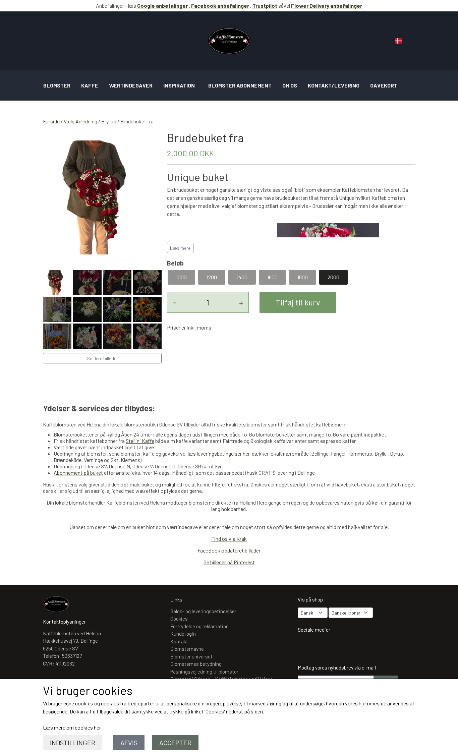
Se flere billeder (102, 358)
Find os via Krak (229, 538)
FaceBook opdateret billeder (229, 550)
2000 (333, 277)
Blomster (56, 85)
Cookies (179, 619)
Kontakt (179, 641)
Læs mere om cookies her (72, 727)
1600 (272, 277)
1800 (302, 277)
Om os (289, 85)
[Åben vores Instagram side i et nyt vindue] (306, 647)
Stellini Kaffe (140, 441)
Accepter (175, 743)
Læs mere (180, 248)
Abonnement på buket (78, 472)
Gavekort (383, 85)
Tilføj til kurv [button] (298, 302)
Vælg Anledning (80, 121)
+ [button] (241, 302)
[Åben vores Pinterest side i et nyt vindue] (345, 647)
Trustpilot (264, 5)
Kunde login (183, 634)
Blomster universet (191, 656)
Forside (51, 121)
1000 (181, 277)
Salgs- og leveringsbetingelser (203, 611)
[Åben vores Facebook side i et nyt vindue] (325, 647)
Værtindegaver (131, 85)
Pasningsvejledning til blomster (204, 672)
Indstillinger (72, 743)
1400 (242, 277)
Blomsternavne (187, 649)
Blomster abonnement (240, 85)
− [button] (175, 302)
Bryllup (108, 121)
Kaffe (89, 85)
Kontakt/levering (333, 85)
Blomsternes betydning (196, 664)
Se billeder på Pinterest (229, 562)
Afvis (128, 743)
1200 (212, 277)
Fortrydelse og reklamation (199, 626)
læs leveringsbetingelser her (218, 453)
